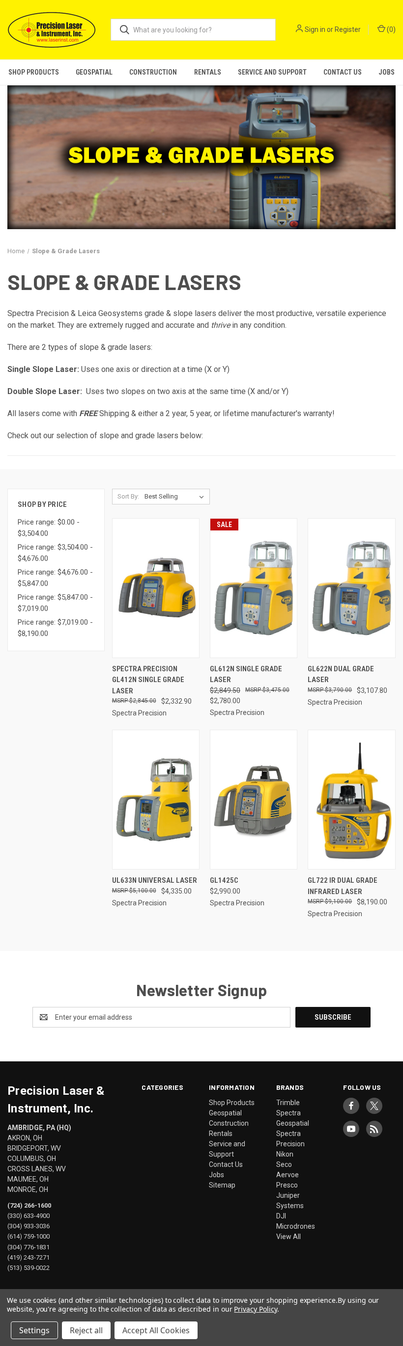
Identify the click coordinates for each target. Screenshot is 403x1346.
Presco (287, 1185)
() (390, 29)
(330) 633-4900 (28, 1215)
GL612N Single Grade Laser (246, 674)
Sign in (315, 29)
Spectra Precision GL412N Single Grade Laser (148, 679)
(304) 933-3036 (28, 1226)
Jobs (386, 72)
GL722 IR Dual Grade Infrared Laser (342, 886)
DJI (281, 1216)
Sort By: (128, 496)
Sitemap (222, 1185)
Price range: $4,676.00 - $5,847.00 (55, 578)
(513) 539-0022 (28, 1267)
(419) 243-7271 (28, 1257)
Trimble (288, 1103)
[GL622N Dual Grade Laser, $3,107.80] (351, 588)
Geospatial (94, 72)
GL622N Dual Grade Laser (341, 674)
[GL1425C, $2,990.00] (253, 800)
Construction (153, 72)
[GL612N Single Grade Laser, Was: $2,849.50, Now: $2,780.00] (253, 588)
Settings (34, 1330)
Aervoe (287, 1175)
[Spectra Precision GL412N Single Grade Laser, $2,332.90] (156, 588)
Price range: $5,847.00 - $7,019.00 (55, 603)
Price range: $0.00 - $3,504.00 (49, 528)
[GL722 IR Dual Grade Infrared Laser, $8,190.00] (351, 800)
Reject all (86, 1330)
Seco (284, 1164)
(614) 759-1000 (28, 1236)
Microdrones (295, 1226)
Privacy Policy (255, 1309)
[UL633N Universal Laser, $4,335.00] (156, 800)
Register (348, 29)
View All (288, 1236)
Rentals (207, 72)
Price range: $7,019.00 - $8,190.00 (55, 628)
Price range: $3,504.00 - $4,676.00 (55, 553)
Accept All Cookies (156, 1330)
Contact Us (342, 72)
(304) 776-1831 (28, 1246)
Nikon (284, 1154)
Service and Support (272, 72)
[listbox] (176, 496)
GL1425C (224, 880)
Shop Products (33, 72)
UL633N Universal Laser (154, 880)
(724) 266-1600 (29, 1205)
